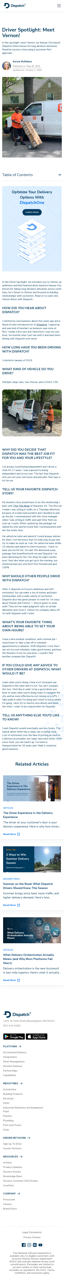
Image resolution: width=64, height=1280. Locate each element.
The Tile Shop (21, 506)
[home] (14, 5)
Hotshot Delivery (12, 1066)
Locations (8, 1185)
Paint (6, 1111)
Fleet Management (14, 1061)
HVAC (6, 1103)
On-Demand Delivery (14, 1052)
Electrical (8, 1098)
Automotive (9, 1089)
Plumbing (8, 1120)
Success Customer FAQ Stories (20, 1180)
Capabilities (9, 1075)
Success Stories (12, 1171)
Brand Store (10, 1208)
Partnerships (10, 1070)
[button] (57, 5)
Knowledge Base (12, 1176)
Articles (7, 1162)
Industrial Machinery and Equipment (23, 1107)
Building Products (13, 1094)
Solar (6, 1129)
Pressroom (9, 1199)
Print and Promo (12, 1125)
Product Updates (12, 1167)
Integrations (10, 1057)
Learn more (32, 212)
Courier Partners (12, 1148)
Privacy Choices (32, 1237)
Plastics (7, 1116)
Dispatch (42, 324)
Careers (7, 1204)
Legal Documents (32, 1232)
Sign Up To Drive (12, 1143)
